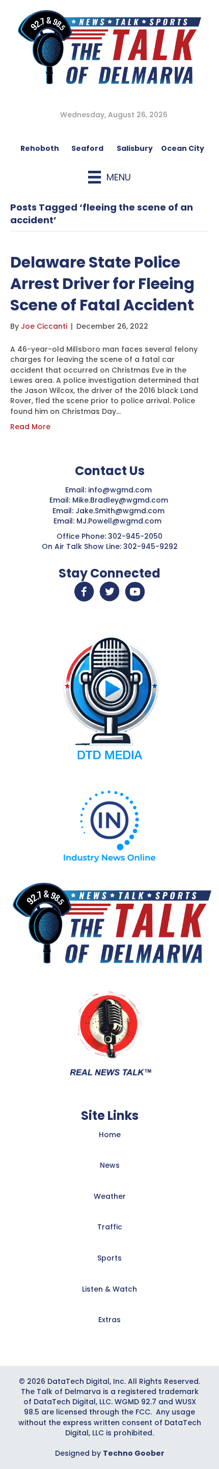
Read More (30, 427)
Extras (109, 1320)
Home (110, 1135)
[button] (84, 592)
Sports (109, 1258)
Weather (110, 1196)
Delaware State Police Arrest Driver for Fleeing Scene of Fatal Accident (102, 283)
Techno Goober (134, 1453)
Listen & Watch (109, 1289)
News (110, 1165)
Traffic (109, 1227)
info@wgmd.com (121, 490)
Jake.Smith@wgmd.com (121, 511)
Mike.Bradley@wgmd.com (120, 500)
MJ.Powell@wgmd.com (121, 521)
